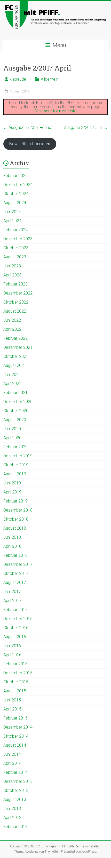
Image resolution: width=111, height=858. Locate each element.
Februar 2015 (15, 718)
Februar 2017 (15, 609)
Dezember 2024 (18, 184)
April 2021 (12, 383)
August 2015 (14, 691)
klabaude (18, 79)
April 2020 (12, 437)
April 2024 (12, 220)
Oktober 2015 (15, 681)
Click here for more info (55, 111)
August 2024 (14, 202)
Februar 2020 (15, 446)
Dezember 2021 (18, 347)
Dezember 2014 (18, 727)
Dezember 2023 (18, 238)
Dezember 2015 (18, 672)
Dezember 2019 (18, 455)
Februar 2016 (15, 663)
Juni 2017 (12, 591)
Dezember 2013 (18, 781)
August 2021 (14, 365)
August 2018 (14, 528)
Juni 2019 (12, 483)
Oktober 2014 (15, 736)
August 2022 (14, 311)
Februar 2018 (15, 555)
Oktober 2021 (15, 356)
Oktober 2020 (15, 410)
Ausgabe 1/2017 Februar (28, 127)
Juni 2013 (12, 808)
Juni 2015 (12, 700)
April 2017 (12, 600)
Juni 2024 (12, 211)
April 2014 (12, 763)
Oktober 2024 (15, 193)
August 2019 (14, 473)
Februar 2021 (15, 392)
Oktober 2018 (15, 519)
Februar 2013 (15, 826)
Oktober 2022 (15, 302)
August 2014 (14, 745)
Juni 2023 (12, 266)
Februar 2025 (15, 175)
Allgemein (49, 79)
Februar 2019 (15, 501)
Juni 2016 (12, 645)
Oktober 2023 (15, 247)
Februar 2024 (15, 229)
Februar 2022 (15, 338)
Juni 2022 (12, 320)
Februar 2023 (15, 284)
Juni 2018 (12, 537)
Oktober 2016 (15, 627)
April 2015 (12, 709)
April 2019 (12, 492)
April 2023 (12, 275)
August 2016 (14, 636)
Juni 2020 (12, 428)
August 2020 (14, 419)
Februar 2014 (15, 772)
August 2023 (14, 256)
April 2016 (12, 654)
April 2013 (12, 817)
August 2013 (14, 799)
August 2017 (14, 582)
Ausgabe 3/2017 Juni (86, 127)
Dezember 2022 (18, 293)
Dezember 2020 (18, 401)
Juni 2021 (12, 374)
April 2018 (12, 546)
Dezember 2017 (18, 564)
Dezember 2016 (18, 618)
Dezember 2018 (18, 510)
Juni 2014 (12, 754)
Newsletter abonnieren (29, 143)
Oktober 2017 (15, 573)
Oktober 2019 (15, 464)
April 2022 (12, 329)
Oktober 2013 (15, 790)
